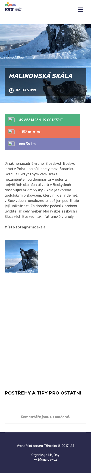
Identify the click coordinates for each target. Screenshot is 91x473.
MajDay (53, 455)
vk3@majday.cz (45, 460)
